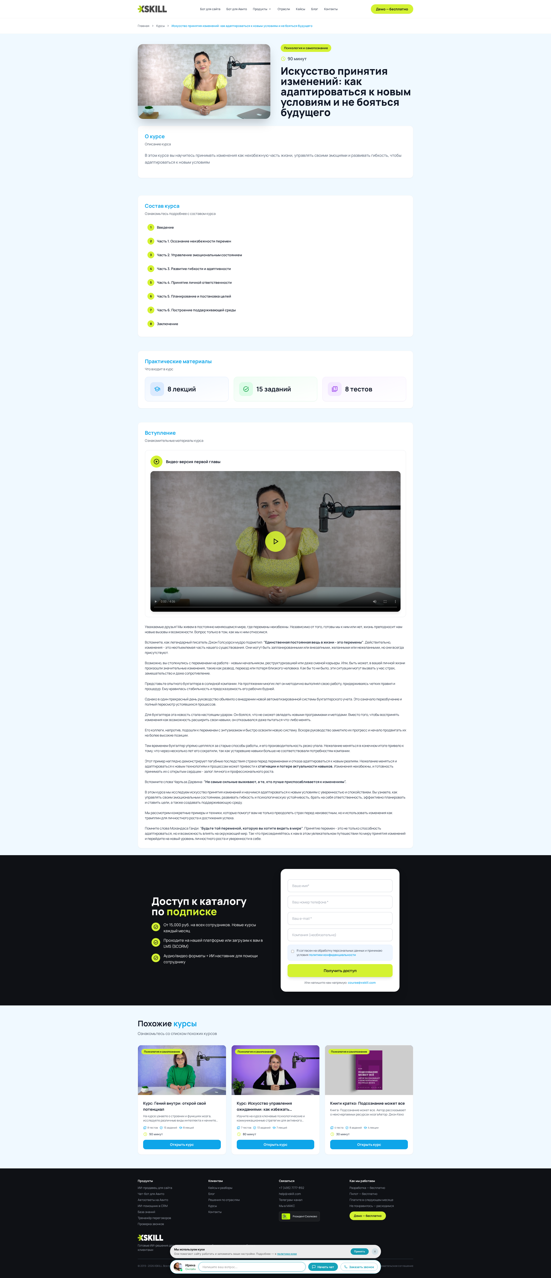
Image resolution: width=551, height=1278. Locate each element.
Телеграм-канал (290, 1200)
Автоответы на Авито (153, 1200)
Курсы (160, 26)
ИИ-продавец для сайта (155, 1188)
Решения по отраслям (224, 1200)
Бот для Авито (236, 9)
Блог (314, 9)
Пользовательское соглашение (394, 1266)
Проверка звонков (151, 1224)
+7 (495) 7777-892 (291, 1188)
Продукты (262, 9)
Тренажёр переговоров (154, 1218)
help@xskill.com (290, 1194)
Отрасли (284, 9)
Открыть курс (182, 1144)
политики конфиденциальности (332, 955)
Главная (143, 26)
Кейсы (300, 9)
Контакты (331, 9)
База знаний (146, 1212)
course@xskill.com (362, 982)
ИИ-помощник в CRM (153, 1206)
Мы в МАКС (287, 1206)
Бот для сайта (210, 9)
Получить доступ (340, 970)
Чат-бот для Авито (151, 1194)
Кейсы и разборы (220, 1188)
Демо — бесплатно (392, 9)
